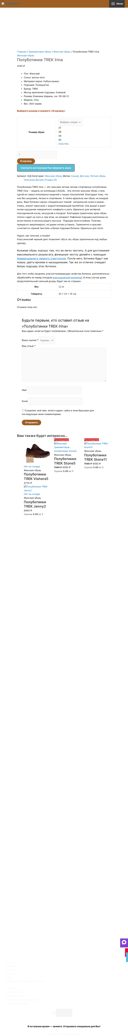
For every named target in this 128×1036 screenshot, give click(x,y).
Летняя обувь (98, 176)
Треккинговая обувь (39, 51)
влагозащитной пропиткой (67, 277)
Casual (74, 176)
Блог (9, 977)
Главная (21, 51)
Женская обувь (62, 51)
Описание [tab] (29, 179)
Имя (24, 390)
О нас (10, 962)
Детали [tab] (40, 179)
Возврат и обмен (16, 996)
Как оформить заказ (18, 1003)
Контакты (12, 966)
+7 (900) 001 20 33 (64, 1019)
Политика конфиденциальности (24, 999)
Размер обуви (36, 132)
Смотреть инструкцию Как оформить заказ (46, 168)
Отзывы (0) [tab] (50, 179)
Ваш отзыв (29, 346)
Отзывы (11, 970)
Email (25, 401)
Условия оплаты (16, 992)
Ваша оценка (30, 340)
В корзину (26, 161)
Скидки (11, 973)
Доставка (12, 988)
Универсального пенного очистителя (41, 258)
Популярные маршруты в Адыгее (25, 981)
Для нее (84, 176)
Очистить (63, 143)
